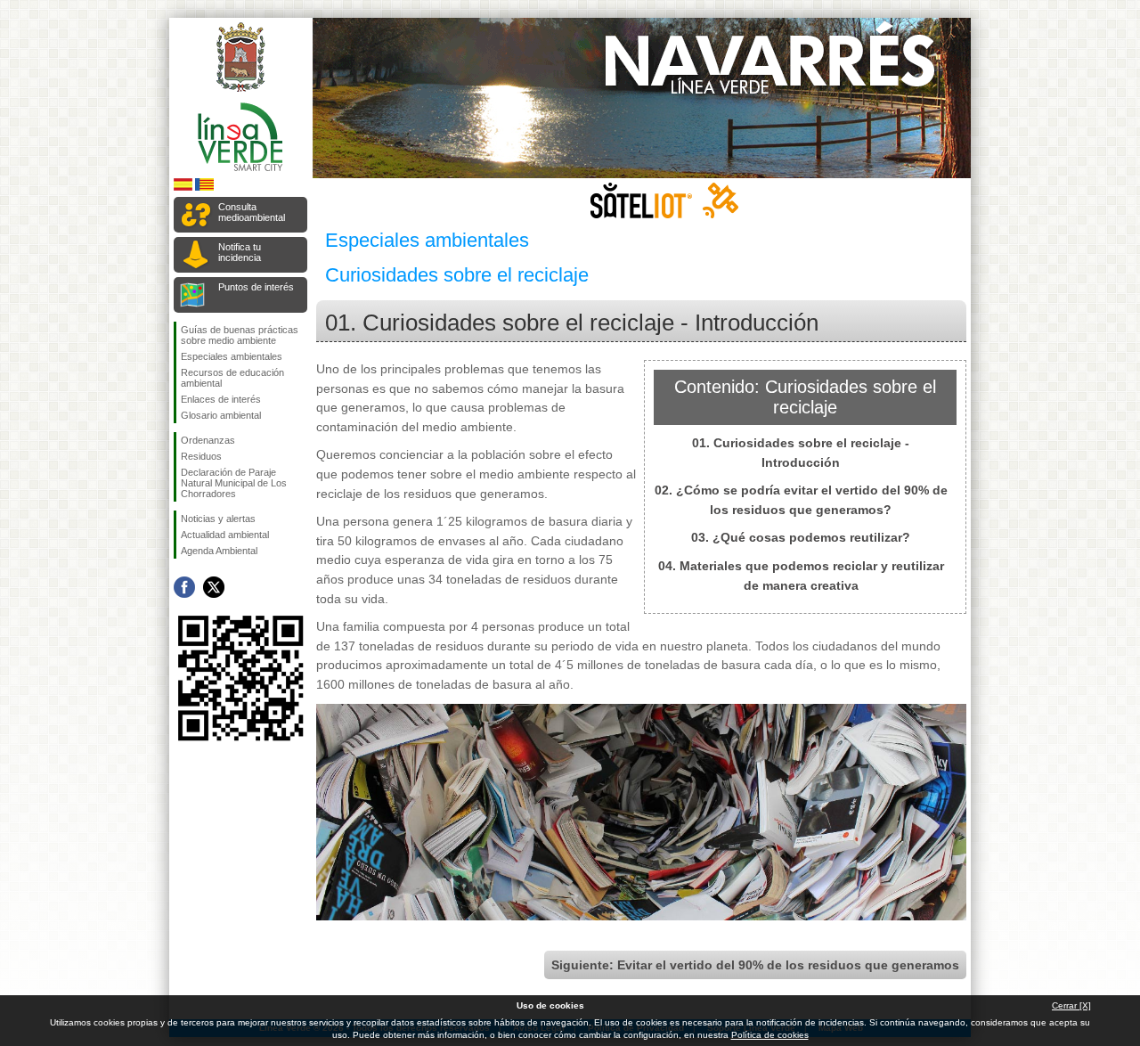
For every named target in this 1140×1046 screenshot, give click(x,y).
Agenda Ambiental (219, 550)
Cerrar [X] (1071, 1005)
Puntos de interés (256, 287)
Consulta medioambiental (251, 212)
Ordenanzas (208, 440)
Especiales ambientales (231, 356)
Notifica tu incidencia (239, 252)
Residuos (201, 456)
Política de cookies (770, 1035)
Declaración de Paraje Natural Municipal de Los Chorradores (234, 483)
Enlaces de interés (221, 399)
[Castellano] (183, 187)
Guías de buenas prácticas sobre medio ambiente (239, 335)
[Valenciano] (204, 187)
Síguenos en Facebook (184, 587)
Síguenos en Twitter (213, 587)
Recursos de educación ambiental (232, 377)
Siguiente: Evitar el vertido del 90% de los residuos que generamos (755, 965)
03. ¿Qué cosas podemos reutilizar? (800, 537)
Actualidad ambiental (225, 534)
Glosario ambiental (221, 415)
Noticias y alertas (218, 518)
